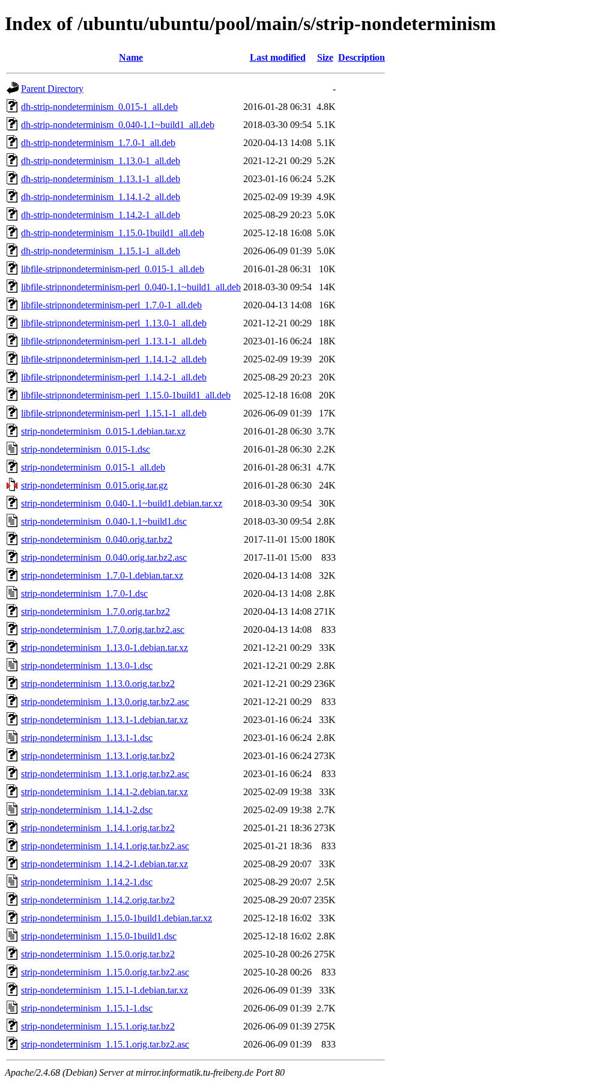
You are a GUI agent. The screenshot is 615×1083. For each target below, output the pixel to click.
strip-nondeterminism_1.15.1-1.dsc (87, 1008)
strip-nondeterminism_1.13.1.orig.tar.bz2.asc (105, 774)
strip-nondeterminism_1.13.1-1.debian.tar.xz (104, 720)
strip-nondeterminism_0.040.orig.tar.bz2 (96, 539)
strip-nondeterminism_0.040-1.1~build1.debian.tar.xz (121, 503)
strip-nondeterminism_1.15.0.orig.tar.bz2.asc (105, 972)
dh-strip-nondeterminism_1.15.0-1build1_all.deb (112, 233)
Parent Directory (52, 89)
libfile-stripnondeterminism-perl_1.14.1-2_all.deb (114, 359)
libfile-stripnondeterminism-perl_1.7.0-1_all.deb (111, 305)
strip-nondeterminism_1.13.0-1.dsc (87, 665)
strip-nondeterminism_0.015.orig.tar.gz (94, 485)
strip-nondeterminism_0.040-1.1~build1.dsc (104, 521)
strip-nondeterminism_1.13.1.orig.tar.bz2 (98, 756)
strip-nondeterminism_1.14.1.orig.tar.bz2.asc (105, 846)
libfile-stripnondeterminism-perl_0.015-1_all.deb (112, 269)
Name (131, 57)
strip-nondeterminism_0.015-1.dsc (85, 449)
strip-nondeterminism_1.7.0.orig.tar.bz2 (95, 611)
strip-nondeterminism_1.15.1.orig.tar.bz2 (98, 1026)
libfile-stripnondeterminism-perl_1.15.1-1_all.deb (114, 413)
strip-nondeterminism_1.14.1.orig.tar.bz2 (98, 828)
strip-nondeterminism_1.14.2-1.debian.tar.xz (104, 864)
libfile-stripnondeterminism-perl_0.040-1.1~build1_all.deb (131, 287)
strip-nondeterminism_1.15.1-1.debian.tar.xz (104, 990)
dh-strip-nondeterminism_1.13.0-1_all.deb (100, 161)
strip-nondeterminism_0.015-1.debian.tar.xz (103, 431)
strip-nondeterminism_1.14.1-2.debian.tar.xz (104, 792)
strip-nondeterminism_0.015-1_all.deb (93, 467)
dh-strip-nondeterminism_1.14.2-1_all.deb (100, 215)
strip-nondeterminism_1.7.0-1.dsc (84, 593)
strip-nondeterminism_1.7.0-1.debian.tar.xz (102, 575)
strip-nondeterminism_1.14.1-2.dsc (87, 810)
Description (361, 57)
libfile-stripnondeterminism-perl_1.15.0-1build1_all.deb (126, 395)
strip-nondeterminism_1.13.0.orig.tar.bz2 (98, 684)
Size (325, 57)
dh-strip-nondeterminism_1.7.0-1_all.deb (98, 143)
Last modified (278, 57)
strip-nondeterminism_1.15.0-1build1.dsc (99, 936)
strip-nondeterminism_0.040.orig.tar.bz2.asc (104, 557)
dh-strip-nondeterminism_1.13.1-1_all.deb (100, 179)
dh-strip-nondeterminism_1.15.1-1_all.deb (100, 251)
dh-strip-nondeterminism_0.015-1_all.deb (99, 107)
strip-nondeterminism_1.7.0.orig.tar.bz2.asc (102, 629)
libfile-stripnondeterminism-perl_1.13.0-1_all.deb (114, 323)
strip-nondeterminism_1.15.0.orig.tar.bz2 (98, 954)
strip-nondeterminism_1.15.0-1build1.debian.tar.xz (116, 918)
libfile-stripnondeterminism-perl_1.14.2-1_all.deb (114, 377)
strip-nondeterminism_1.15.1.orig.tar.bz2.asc (105, 1044)
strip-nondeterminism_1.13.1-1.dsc (87, 738)
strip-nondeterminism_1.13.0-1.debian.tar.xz (104, 647)
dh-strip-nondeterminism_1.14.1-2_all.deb (100, 197)
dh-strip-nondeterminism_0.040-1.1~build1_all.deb (117, 125)
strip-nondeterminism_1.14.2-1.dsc (87, 882)
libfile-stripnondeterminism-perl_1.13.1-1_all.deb (114, 341)
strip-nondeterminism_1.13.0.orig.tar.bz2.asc (105, 702)
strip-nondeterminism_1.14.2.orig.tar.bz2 (98, 900)
